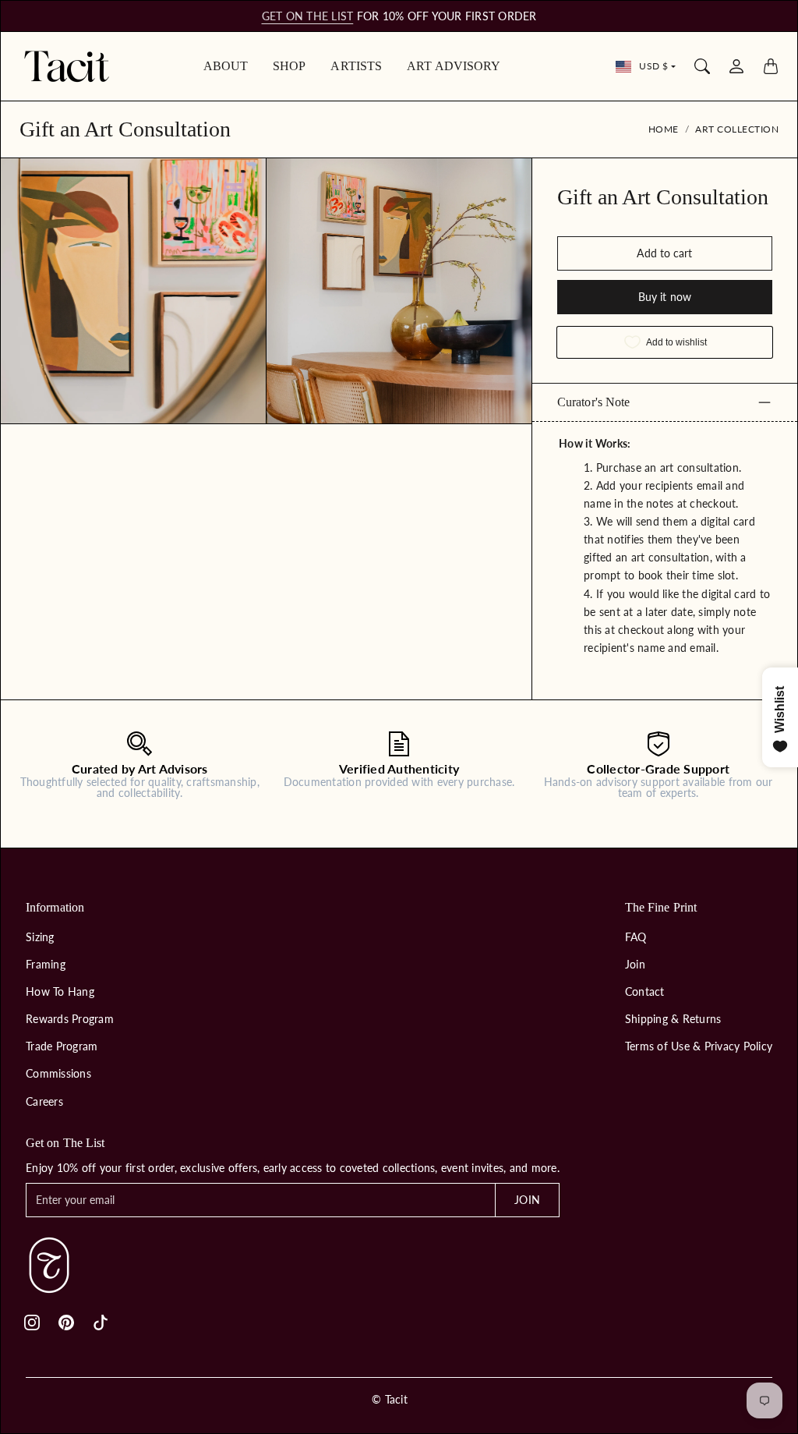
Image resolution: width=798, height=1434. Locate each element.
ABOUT (226, 66)
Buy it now (664, 296)
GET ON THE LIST (308, 16)
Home (663, 129)
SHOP (289, 66)
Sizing (40, 937)
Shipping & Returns (673, 1018)
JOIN (526, 1199)
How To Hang (60, 991)
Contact (645, 991)
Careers (44, 1101)
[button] (32, 1322)
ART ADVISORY (453, 66)
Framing (45, 964)
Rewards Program (70, 1018)
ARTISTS (356, 66)
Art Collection (737, 129)
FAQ (636, 937)
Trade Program (61, 1046)
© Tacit (390, 1399)
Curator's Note (593, 402)
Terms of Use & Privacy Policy (698, 1046)
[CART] (771, 66)
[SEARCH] (702, 66)
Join (635, 964)
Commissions (58, 1073)
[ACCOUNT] (736, 66)
